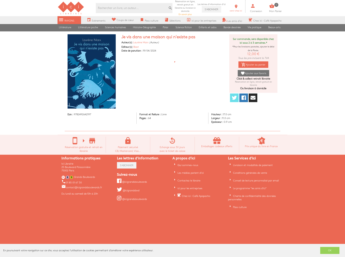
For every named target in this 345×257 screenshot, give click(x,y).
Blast (136, 47)
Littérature (65, 27)
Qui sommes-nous (188, 165)
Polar (165, 27)
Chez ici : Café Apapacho (196, 196)
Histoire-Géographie (144, 27)
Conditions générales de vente (250, 173)
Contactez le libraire (189, 180)
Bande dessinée (232, 27)
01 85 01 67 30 (71, 182)
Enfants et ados (208, 27)
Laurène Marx (140, 42)
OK (330, 250)
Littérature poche (88, 27)
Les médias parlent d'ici (191, 173)
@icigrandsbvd (130, 190)
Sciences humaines (115, 27)
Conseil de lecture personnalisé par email (256, 180)
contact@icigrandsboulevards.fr (81, 187)
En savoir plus (185, 8)
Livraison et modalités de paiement (253, 165)
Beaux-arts (274, 27)
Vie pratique (254, 27)
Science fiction (184, 27)
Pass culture (240, 207)
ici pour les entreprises (190, 188)
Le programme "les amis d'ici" (250, 188)
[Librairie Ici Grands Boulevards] (71, 14)
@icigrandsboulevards (134, 182)
